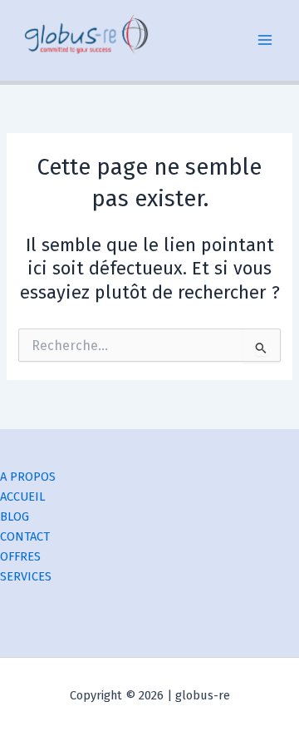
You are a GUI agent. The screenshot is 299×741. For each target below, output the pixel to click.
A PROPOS (28, 476)
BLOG (14, 516)
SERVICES (25, 576)
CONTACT (25, 536)
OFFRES (20, 556)
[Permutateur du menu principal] (265, 40)
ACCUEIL (23, 496)
